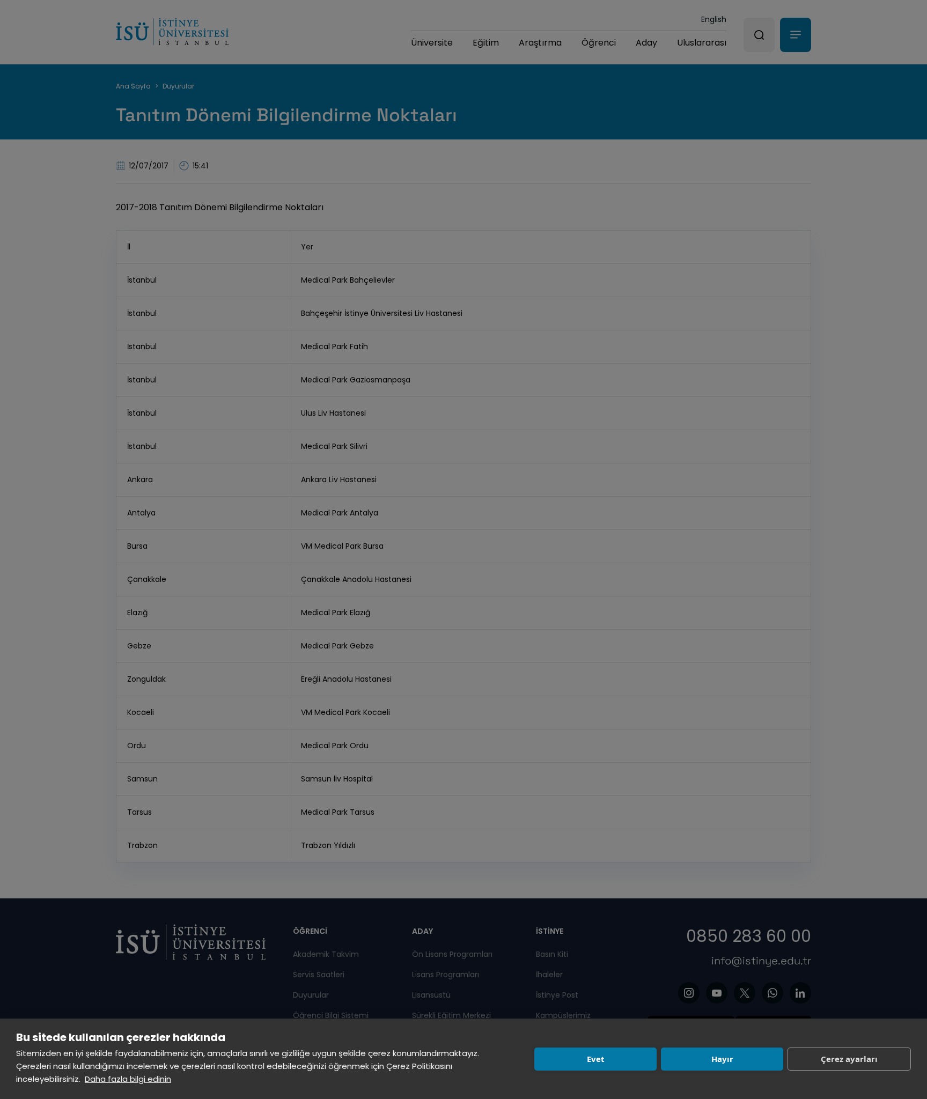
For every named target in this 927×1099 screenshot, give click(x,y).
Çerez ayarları (849, 1058)
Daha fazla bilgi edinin (128, 1079)
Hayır (722, 1058)
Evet (596, 1058)
